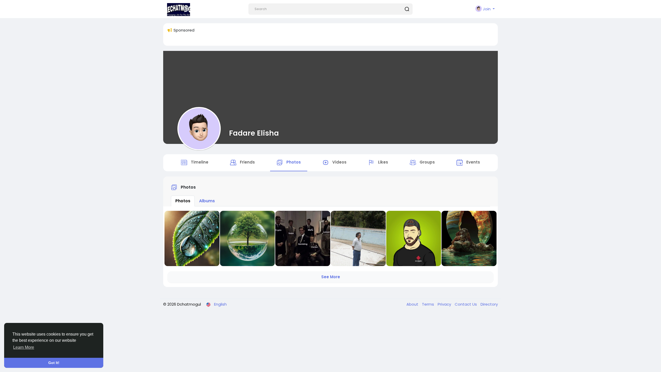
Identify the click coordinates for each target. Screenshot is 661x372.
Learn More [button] (23, 347)
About (412, 304)
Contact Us (466, 304)
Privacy (445, 304)
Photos (182, 201)
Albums (207, 201)
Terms (428, 304)
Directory (489, 304)
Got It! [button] (53, 363)
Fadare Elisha (254, 133)
